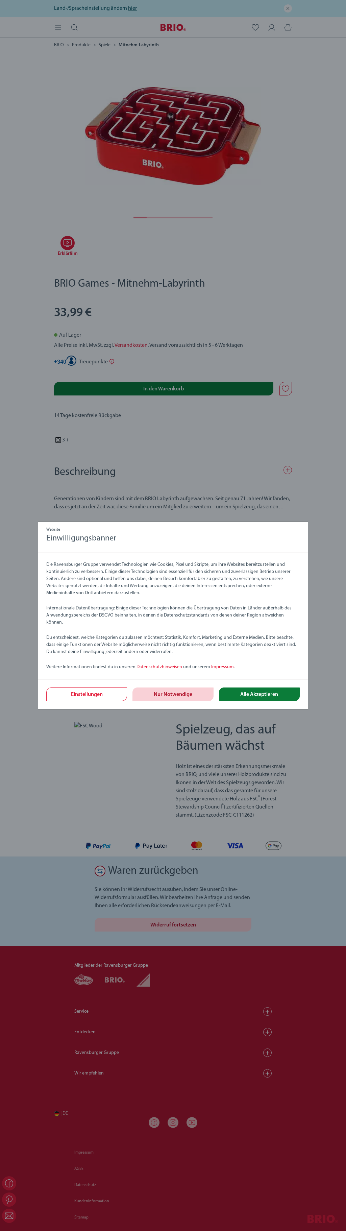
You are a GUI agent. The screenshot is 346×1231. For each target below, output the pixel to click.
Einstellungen (87, 694)
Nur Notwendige (173, 694)
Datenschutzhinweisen (159, 667)
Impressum (222, 667)
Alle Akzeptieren (259, 694)
